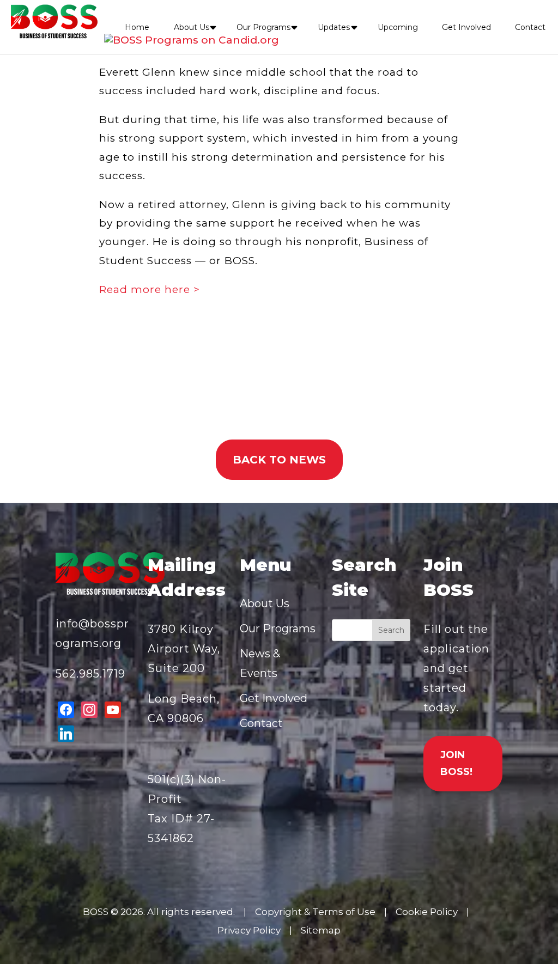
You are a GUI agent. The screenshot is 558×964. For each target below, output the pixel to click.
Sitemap (321, 930)
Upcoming (398, 27)
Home (137, 27)
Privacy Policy (249, 930)
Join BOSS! (456, 763)
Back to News (279, 459)
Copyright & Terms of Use (315, 911)
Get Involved (466, 27)
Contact (530, 27)
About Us (191, 27)
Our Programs (263, 27)
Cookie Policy (427, 911)
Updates (334, 27)
